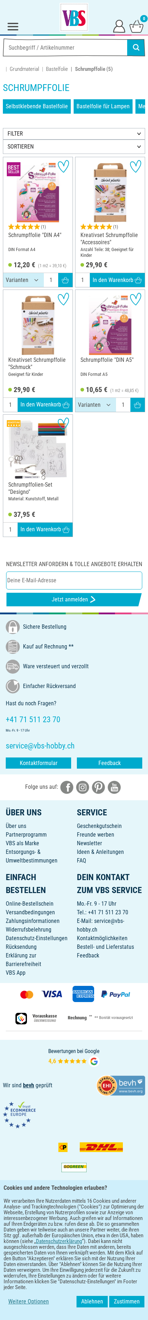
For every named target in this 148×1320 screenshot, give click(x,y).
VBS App (16, 972)
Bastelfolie (57, 69)
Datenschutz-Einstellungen (37, 938)
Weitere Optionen (28, 1301)
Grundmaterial (24, 69)
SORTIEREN (21, 146)
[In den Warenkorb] (65, 280)
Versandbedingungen (30, 912)
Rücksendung (21, 946)
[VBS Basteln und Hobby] (74, 17)
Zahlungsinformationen (33, 921)
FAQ (81, 860)
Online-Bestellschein (30, 903)
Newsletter (89, 843)
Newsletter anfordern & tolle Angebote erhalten (74, 564)
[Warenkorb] (136, 26)
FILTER (15, 133)
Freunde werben (95, 834)
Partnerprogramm (26, 834)
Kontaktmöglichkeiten (102, 938)
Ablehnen (92, 1301)
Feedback (109, 763)
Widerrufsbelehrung (28, 929)
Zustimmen (127, 1301)
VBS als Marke (22, 843)
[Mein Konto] (119, 26)
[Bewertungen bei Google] (74, 1057)
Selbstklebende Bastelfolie (37, 106)
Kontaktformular (38, 763)
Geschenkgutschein (99, 826)
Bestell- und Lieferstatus (105, 946)
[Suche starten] (136, 47)
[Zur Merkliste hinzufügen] (63, 166)
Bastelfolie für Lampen (103, 106)
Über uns (16, 826)
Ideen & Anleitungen (100, 851)
